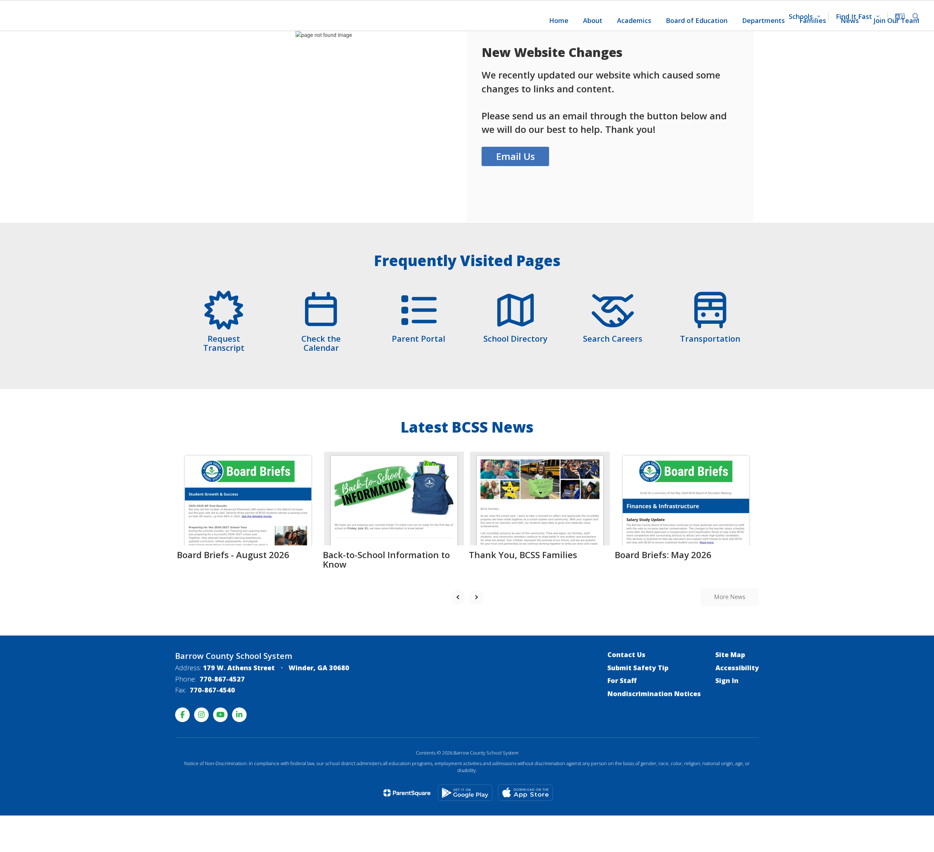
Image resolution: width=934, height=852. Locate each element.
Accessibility (737, 667)
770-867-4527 (222, 679)
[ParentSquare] (407, 792)
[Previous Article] (458, 597)
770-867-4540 (212, 690)
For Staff (622, 680)
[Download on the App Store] (525, 792)
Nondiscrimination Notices (654, 693)
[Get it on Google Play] (465, 792)
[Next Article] (476, 597)
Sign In (726, 680)
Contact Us (626, 654)
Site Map (730, 654)
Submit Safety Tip (637, 667)
